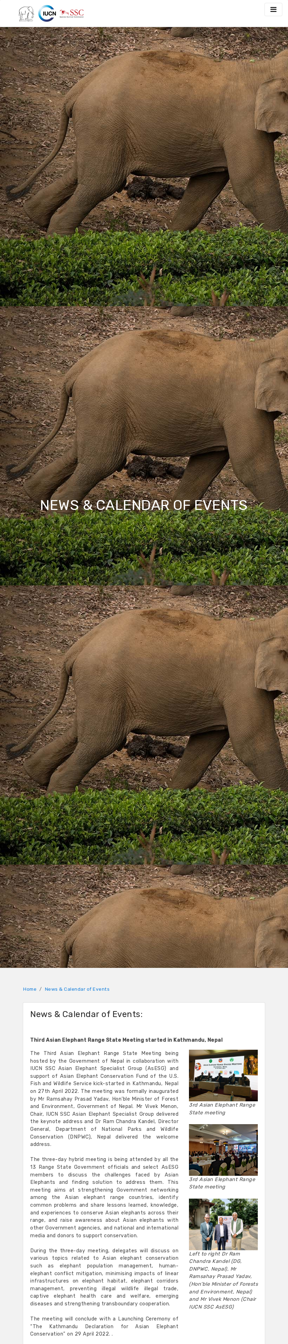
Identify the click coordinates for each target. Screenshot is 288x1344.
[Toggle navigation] (273, 9)
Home (30, 989)
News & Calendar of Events (77, 989)
